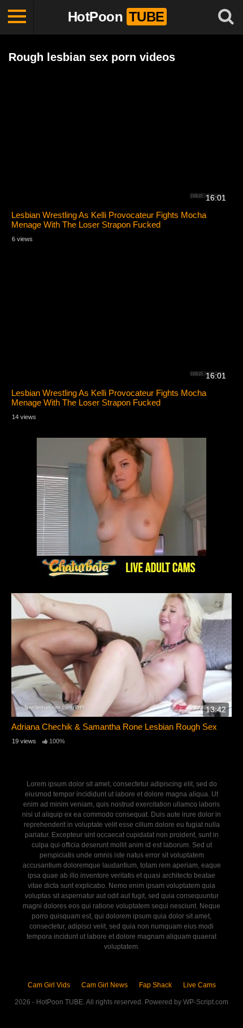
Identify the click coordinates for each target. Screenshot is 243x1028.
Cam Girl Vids (49, 985)
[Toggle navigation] (17, 17)
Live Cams (199, 985)
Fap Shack (155, 985)
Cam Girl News (104, 985)
